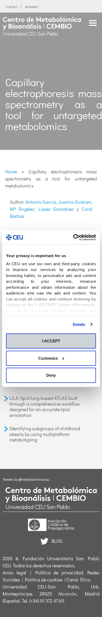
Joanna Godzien (74, 202)
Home (11, 171)
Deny (51, 375)
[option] (51, 81)
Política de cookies (44, 579)
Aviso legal (14, 572)
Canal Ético (78, 579)
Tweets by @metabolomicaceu (26, 479)
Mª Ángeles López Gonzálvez (42, 209)
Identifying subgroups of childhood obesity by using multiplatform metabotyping (44, 434)
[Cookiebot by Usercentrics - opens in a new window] (73, 237)
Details (79, 324)
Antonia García (40, 202)
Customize (48, 358)
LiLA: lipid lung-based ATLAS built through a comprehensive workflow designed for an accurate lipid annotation (44, 406)
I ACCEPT (51, 341)
